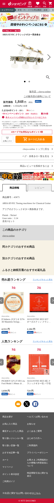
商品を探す (7, 417)
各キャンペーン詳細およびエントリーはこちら (26, 117)
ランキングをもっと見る (42, 280)
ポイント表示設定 (10, 474)
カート (5, 460)
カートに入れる (34, 139)
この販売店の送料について (37, 96)
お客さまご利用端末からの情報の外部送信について (37, 463)
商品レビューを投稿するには (34, 166)
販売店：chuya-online (40, 91)
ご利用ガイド (8, 481)
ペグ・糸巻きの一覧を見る (35, 156)
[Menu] (4, 4)
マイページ (7, 467)
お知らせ (31, 424)
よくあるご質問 (34, 431)
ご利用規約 (32, 445)
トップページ (7, 10)
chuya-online (8, 236)
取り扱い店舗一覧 (10, 445)
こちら (37, 493)
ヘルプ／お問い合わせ (37, 417)
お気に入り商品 (9, 424)
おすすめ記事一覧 (10, 453)
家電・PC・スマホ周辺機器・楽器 (32, 10)
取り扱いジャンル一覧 (12, 438)
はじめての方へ (34, 438)
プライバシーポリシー (37, 453)
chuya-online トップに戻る (36, 149)
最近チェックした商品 (12, 431)
